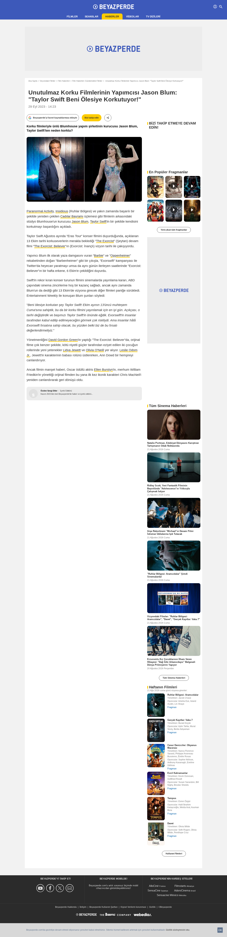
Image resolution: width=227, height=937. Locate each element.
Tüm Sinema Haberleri (174, 678)
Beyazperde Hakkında (66, 907)
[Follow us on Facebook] (50, 888)
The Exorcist (105, 241)
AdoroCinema (182, 890)
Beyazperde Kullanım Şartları (103, 907)
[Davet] (156, 833)
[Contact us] (70, 888)
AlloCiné (154, 885)
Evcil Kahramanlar (177, 773)
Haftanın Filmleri (174, 853)
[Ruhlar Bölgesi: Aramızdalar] (156, 705)
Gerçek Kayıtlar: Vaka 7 (180, 720)
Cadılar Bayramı (71, 216)
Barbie (98, 255)
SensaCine (154, 890)
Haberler (112, 16)
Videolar (132, 16)
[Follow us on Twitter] (60, 888)
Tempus (171, 798)
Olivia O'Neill (95, 350)
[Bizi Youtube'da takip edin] (40, 888)
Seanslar (91, 16)
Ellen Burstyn (103, 369)
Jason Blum (80, 221)
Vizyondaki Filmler (47, 81)
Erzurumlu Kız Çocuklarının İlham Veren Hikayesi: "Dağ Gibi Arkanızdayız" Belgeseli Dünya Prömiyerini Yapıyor (171, 662)
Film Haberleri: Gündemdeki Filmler (87, 81)
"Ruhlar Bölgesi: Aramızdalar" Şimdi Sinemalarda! (167, 575)
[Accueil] (113, 6)
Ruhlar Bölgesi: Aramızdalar (182, 694)
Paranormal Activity (40, 211)
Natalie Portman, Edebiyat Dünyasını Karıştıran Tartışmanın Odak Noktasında (173, 444)
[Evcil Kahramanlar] (156, 783)
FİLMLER (72, 16)
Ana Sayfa (32, 81)
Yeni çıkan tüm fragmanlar (174, 230)
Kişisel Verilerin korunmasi (133, 907)
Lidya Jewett (72, 350)
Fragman (171, 707)
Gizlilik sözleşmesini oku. (178, 930)
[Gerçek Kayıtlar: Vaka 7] (156, 730)
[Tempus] (156, 808)
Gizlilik (152, 907)
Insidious (62, 211)
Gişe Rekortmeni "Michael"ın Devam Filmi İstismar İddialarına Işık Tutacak (170, 532)
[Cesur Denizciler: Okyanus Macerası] (156, 755)
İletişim (83, 907)
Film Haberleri (64, 81)
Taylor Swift (98, 221)
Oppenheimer (120, 255)
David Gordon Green (63, 340)
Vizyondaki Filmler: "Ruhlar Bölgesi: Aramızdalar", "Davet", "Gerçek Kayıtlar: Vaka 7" (173, 618)
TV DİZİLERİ (153, 16)
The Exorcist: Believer (49, 246)
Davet (170, 823)
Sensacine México (167, 895)
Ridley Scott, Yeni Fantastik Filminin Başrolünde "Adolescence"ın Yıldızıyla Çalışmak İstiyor (168, 488)
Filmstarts (180, 885)
